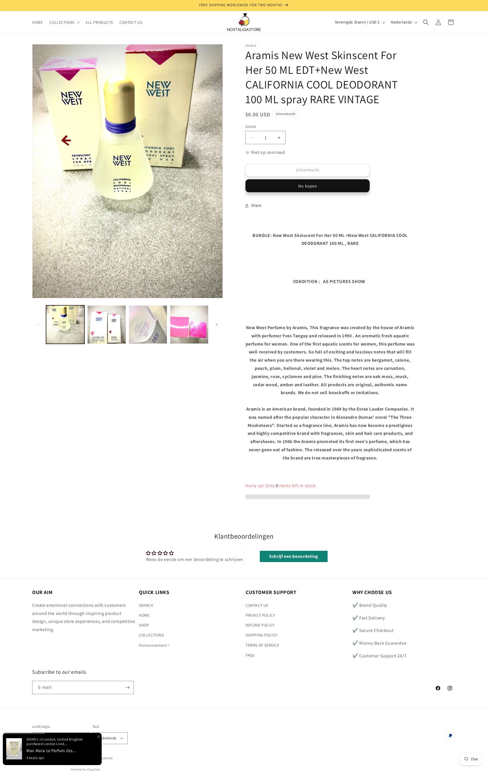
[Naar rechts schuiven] (216, 324)
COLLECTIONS (151, 635)
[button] (64, 22)
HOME (144, 615)
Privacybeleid (103, 758)
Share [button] (256, 205)
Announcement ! (154, 644)
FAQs (250, 655)
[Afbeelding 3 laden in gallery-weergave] (148, 324)
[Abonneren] (127, 687)
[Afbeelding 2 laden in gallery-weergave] (106, 324)
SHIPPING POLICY (262, 635)
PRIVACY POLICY (260, 615)
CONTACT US (257, 605)
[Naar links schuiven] (38, 324)
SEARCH (146, 605)
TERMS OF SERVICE (262, 644)
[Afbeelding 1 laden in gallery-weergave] (65, 324)
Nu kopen (307, 186)
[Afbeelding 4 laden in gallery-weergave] (189, 324)
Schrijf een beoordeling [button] (293, 556)
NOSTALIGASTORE (73, 758)
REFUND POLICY (260, 625)
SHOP (144, 625)
